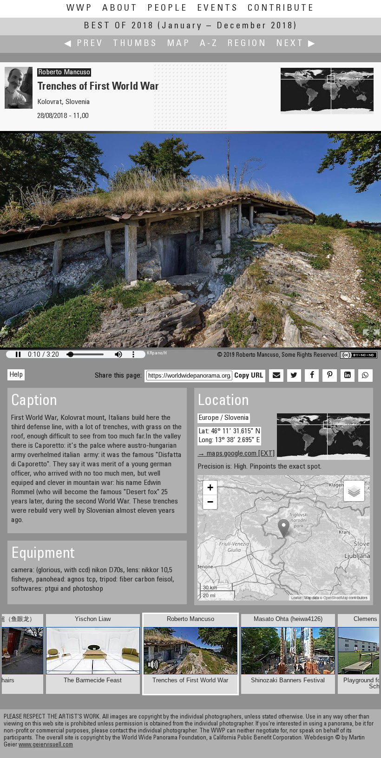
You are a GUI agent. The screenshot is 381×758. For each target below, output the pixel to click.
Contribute (281, 8)
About (120, 8)
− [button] (210, 502)
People (167, 8)
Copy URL (248, 375)
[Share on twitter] (294, 375)
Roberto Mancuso (64, 72)
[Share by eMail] (276, 375)
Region (247, 43)
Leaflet (296, 597)
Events (217, 8)
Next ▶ (296, 43)
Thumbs (135, 43)
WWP (79, 8)
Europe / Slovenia (223, 418)
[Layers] (354, 491)
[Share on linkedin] (347, 375)
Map (178, 43)
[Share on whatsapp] (365, 375)
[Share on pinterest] (329, 375)
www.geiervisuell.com (46, 745)
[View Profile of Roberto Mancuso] (19, 107)
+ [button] (210, 487)
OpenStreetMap (335, 597)
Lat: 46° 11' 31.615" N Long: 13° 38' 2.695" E (229, 436)
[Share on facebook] (312, 375)
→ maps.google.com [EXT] (236, 453)
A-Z (209, 43)
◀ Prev (84, 43)
